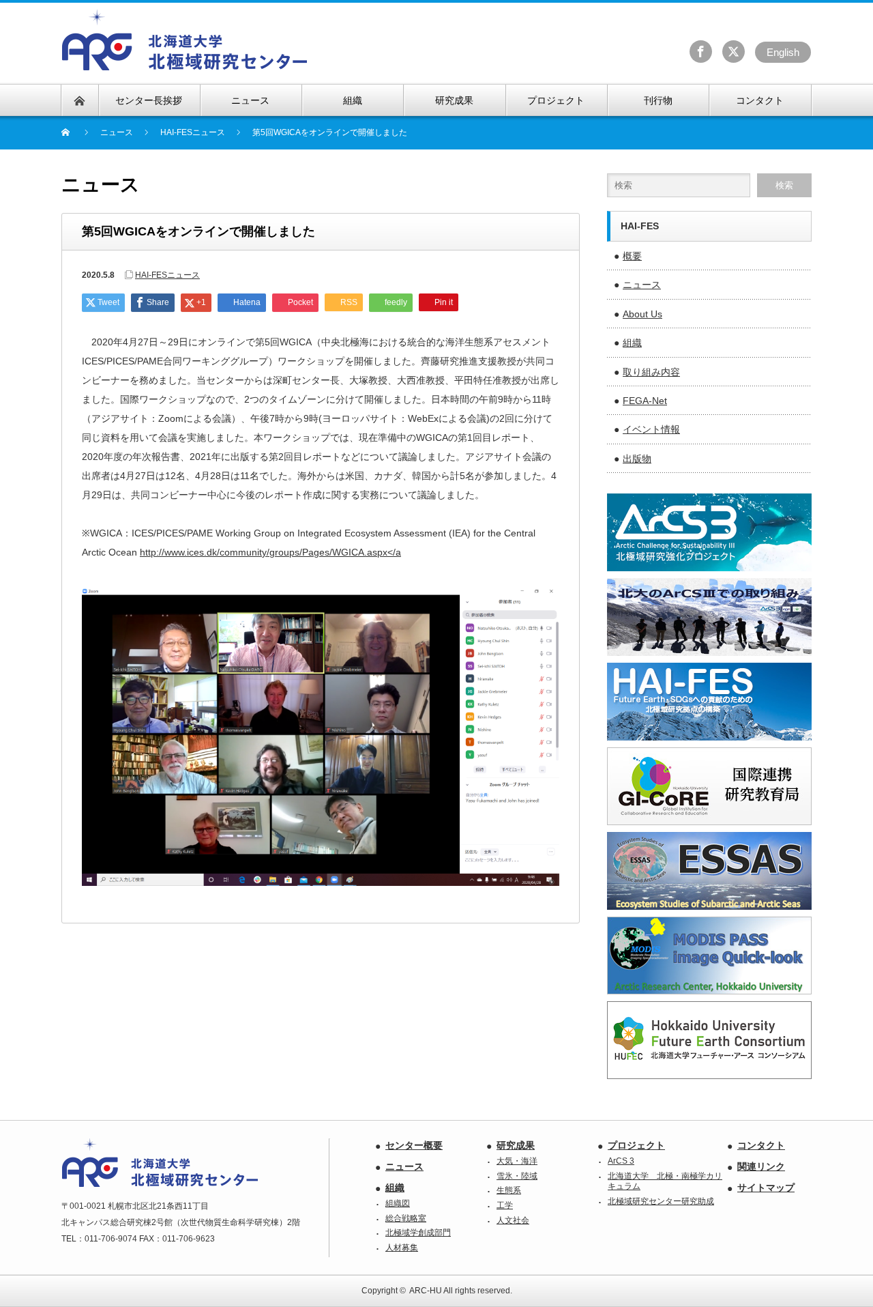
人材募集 (401, 1247)
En (783, 52)
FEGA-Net (645, 400)
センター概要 (414, 1145)
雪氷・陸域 (517, 1176)
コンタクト (761, 1145)
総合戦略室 (405, 1218)
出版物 (637, 458)
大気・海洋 (517, 1161)
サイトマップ (766, 1187)
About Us (642, 313)
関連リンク (761, 1166)
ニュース (642, 284)
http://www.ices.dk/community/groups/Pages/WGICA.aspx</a (270, 552)
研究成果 (516, 1145)
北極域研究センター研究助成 (661, 1201)
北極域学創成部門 (418, 1232)
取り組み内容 (651, 372)
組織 (632, 342)
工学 (505, 1205)
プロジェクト (636, 1145)
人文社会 (513, 1220)
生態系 (509, 1190)
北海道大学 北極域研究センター (185, 40)
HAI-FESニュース (192, 132)
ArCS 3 (621, 1161)
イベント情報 (651, 429)
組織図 (397, 1203)
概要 (632, 255)
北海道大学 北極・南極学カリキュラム (665, 1181)
